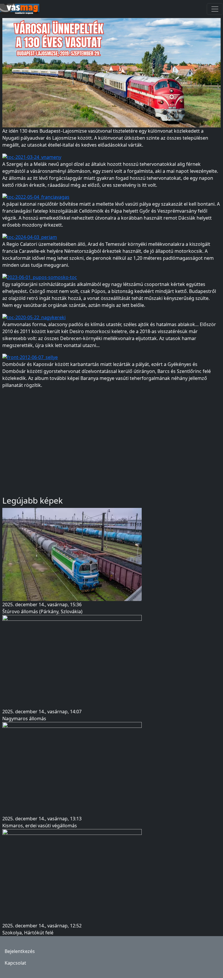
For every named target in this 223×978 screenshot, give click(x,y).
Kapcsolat (15, 963)
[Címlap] (22, 9)
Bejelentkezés (20, 951)
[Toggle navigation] (215, 9)
